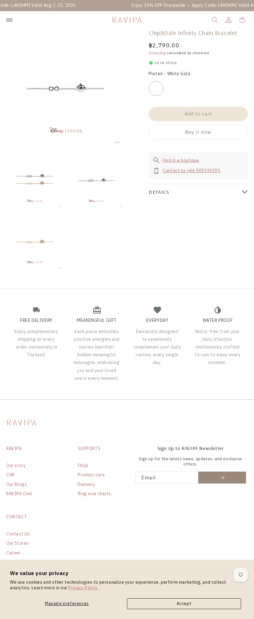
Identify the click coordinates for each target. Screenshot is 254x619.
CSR (10, 475)
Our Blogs (16, 484)
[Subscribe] (222, 477)
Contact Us (18, 534)
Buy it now (198, 132)
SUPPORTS (89, 448)
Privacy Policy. (83, 588)
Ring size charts (94, 493)
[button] (215, 20)
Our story (16, 465)
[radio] (156, 88)
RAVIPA (14, 448)
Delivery (86, 484)
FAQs (83, 465)
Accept (184, 603)
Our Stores (17, 543)
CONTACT (16, 517)
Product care (91, 475)
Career (13, 553)
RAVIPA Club (19, 493)
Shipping (157, 52)
